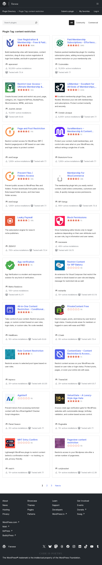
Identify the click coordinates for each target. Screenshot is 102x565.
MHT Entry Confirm (28, 439)
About (5, 501)
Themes (31, 505)
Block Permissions (77, 217)
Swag (81, 514)
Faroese (12, 546)
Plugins (30, 509)
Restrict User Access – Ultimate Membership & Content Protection (30, 85)
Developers (57, 509)
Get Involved (83, 501)
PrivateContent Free (78, 306)
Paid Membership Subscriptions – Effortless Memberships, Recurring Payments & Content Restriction (81, 41)
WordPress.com (10, 522)
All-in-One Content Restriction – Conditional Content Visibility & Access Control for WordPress (32, 308)
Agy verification (26, 261)
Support (55, 505)
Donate (81, 509)
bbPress (7, 531)
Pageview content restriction (76, 441)
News (5, 505)
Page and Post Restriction (31, 128)
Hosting (6, 509)
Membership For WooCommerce (75, 174)
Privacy (5, 514)
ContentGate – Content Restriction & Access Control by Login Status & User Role (80, 352)
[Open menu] (98, 3)
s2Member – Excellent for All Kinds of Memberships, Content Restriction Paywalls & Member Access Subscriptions (82, 85)
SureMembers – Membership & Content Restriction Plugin (79, 130)
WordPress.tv (59, 514)
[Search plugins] (36, 22)
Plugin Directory (9, 11)
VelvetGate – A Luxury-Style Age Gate (79, 396)
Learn (54, 501)
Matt (5, 526)
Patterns (31, 514)
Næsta (58, 486)
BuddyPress (9, 535)
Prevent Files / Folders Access (26, 174)
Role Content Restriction (30, 350)
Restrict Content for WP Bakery (76, 263)
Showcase (32, 501)
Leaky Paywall (25, 217)
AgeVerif (22, 395)
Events (80, 505)
